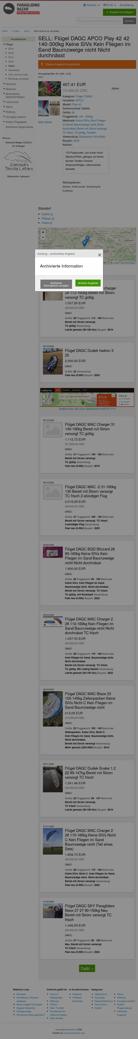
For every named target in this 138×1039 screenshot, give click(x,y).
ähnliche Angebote (88, 283)
